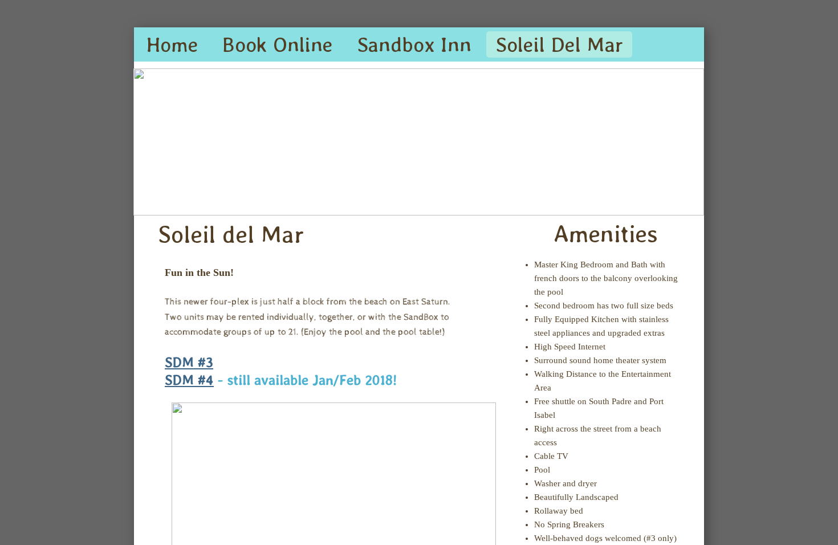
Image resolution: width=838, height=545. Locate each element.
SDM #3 (189, 362)
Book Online (277, 44)
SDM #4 (189, 380)
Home (172, 44)
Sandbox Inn (414, 44)
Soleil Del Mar (559, 44)
